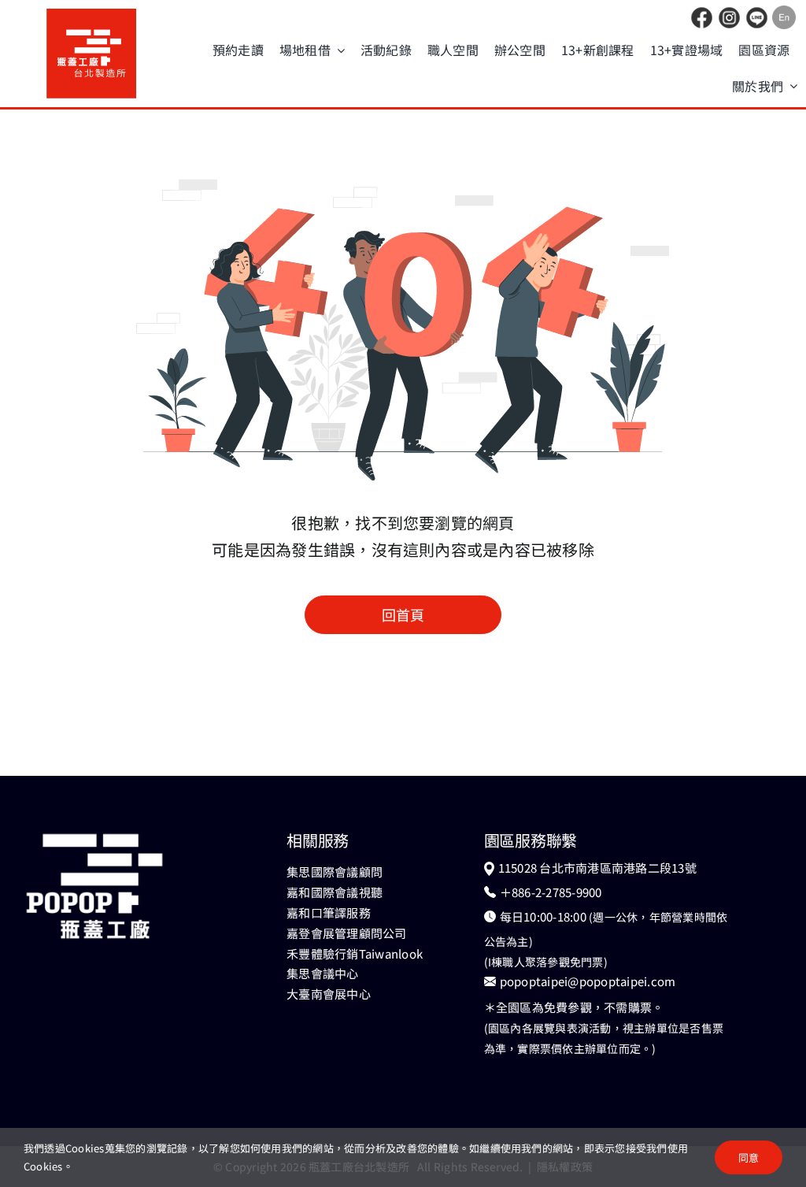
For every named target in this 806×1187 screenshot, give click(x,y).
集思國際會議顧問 (335, 871)
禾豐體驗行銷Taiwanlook (355, 953)
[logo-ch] (91, 15)
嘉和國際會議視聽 (335, 892)
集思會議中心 (322, 973)
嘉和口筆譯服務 (329, 912)
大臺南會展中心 (329, 993)
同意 (748, 1157)
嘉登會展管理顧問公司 (346, 933)
